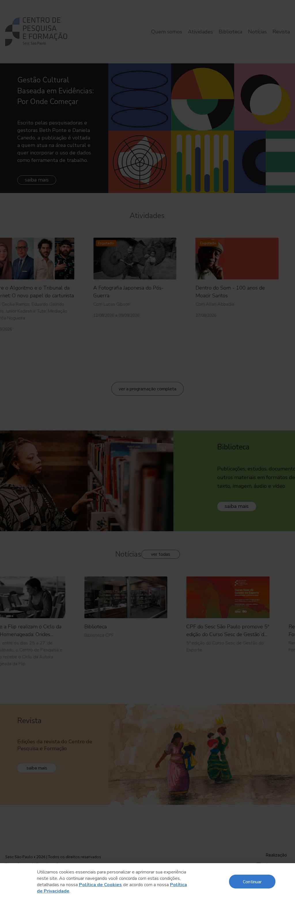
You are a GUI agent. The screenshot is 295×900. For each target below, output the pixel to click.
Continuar (252, 881)
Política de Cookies (100, 885)
